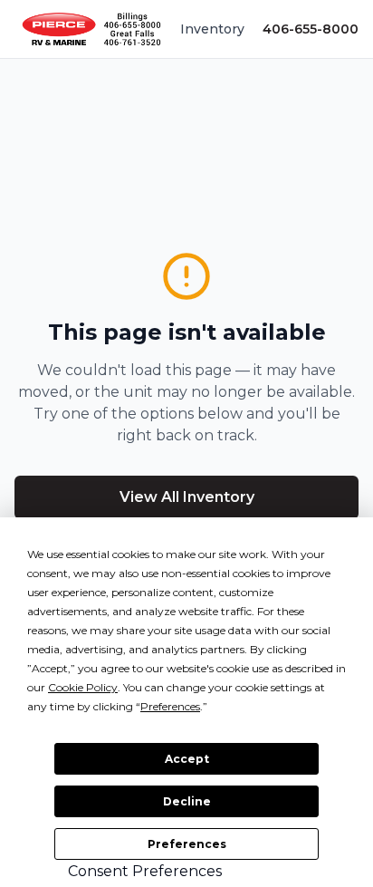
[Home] (91, 29)
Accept (187, 759)
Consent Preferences (145, 871)
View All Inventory (187, 497)
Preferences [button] (170, 706)
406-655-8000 (311, 29)
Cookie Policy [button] (83, 687)
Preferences (187, 844)
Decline (187, 801)
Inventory (212, 29)
